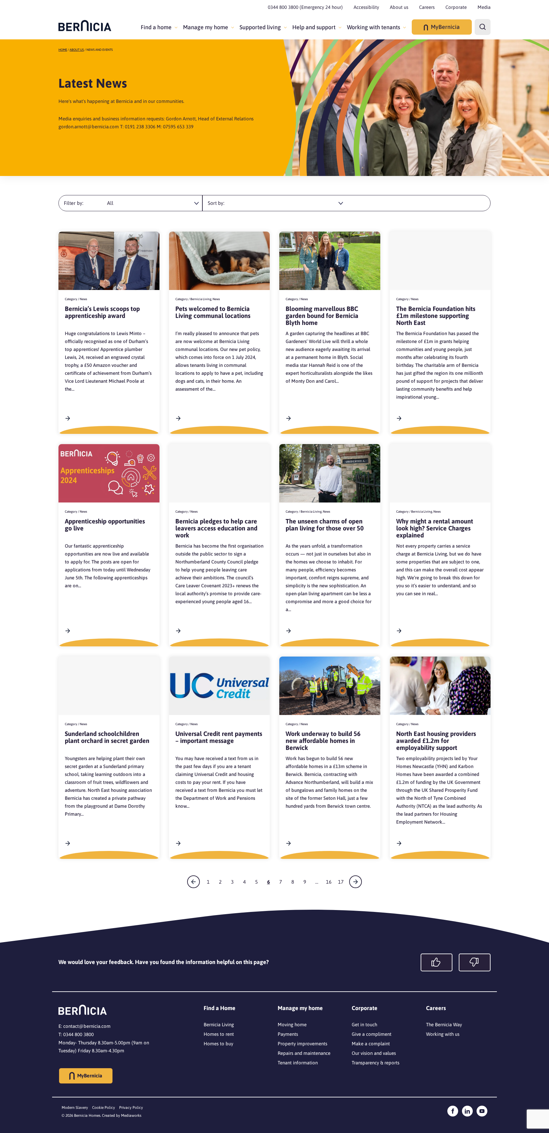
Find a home (156, 27)
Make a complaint (371, 1043)
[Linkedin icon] (467, 1111)
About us (399, 7)
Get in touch (364, 1024)
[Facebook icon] (452, 1111)
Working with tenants (373, 27)
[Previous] (193, 881)
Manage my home (205, 27)
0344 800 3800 (78, 1034)
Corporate (456, 7)
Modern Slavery (75, 1107)
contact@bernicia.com (87, 1026)
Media (484, 7)
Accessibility (366, 7)
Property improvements (302, 1043)
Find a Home (219, 1008)
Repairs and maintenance (304, 1053)
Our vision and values (374, 1053)
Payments (288, 1034)
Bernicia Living (219, 1024)
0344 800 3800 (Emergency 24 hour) (305, 7)
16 (329, 882)
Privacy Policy (131, 1107)
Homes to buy (218, 1043)
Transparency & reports (375, 1062)
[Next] (355, 881)
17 (341, 882)
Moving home (292, 1024)
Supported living (260, 27)
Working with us (442, 1034)
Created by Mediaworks (121, 1115)
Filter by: (73, 203)
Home (62, 49)
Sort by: (216, 203)
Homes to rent (219, 1034)
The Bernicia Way (444, 1024)
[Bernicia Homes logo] (84, 25)
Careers (427, 7)
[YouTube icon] (482, 1111)
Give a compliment (371, 1034)
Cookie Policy (103, 1107)
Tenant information (298, 1062)
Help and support (314, 27)
